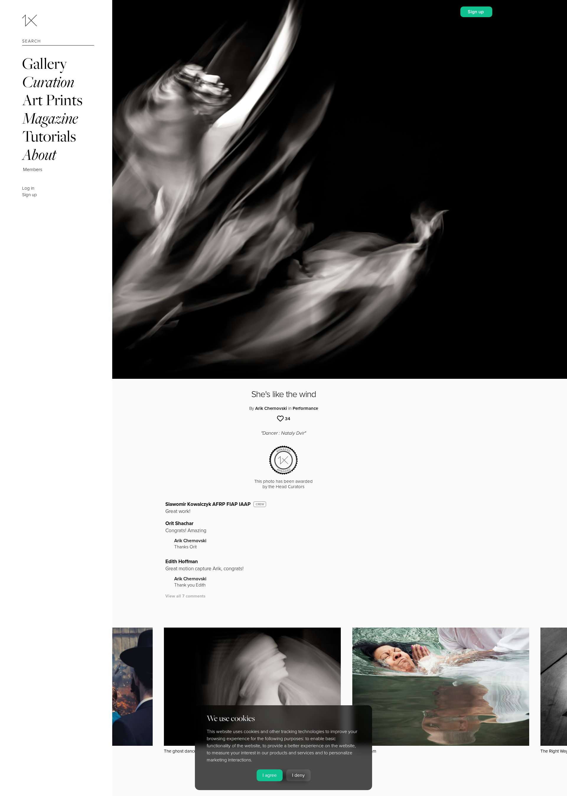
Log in (28, 188)
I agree (270, 775)
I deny (298, 775)
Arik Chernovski (271, 408)
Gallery (44, 63)
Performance (305, 408)
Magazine (50, 118)
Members (32, 170)
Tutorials (49, 136)
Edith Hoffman (181, 561)
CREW (260, 504)
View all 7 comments (185, 596)
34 (287, 418)
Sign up (29, 194)
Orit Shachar (179, 523)
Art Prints (52, 100)
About (39, 154)
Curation (48, 81)
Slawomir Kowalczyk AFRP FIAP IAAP (208, 504)
